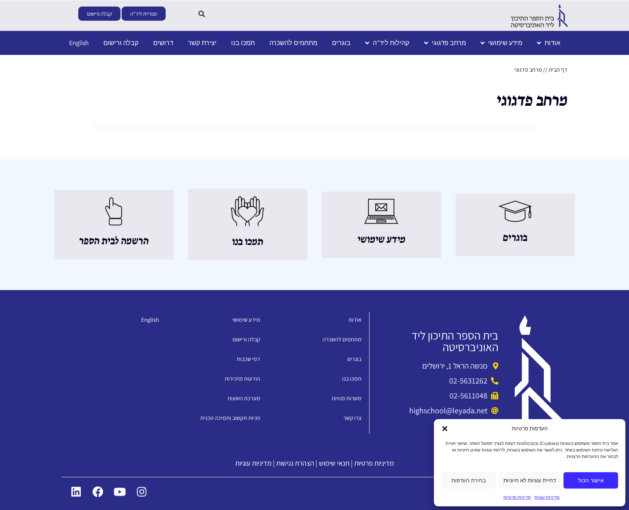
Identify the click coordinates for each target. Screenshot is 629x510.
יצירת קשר (202, 43)
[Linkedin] (76, 492)
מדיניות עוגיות (546, 497)
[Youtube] (120, 492)
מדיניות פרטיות (517, 497)
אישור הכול (591, 480)
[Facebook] (98, 492)
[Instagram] (142, 492)
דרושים (163, 43)
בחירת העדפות (468, 480)
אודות (552, 43)
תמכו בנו (243, 43)
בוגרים (341, 43)
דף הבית (558, 69)
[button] (444, 428)
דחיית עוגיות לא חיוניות (529, 480)
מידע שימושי (505, 43)
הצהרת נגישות (295, 463)
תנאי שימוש (334, 463)
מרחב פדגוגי (449, 43)
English (79, 43)
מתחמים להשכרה (293, 43)
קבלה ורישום (121, 43)
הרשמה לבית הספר (114, 241)
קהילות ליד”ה (391, 43)
